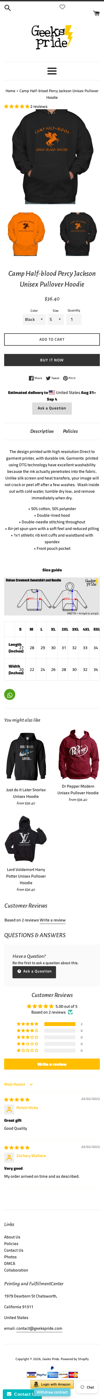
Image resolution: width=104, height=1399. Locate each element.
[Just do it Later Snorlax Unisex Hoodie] (26, 756)
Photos (10, 1257)
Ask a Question (52, 408)
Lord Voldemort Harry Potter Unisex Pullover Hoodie (26, 876)
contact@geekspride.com (39, 1328)
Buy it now (52, 360)
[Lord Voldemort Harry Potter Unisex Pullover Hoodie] (26, 839)
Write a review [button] (52, 1064)
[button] (17, 106)
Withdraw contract (52, 1392)
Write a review (53, 920)
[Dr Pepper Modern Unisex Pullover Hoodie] (78, 754)
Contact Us (13, 1250)
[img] (16, 1099)
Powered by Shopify (75, 1358)
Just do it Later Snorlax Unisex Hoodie (26, 793)
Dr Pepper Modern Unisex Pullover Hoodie (78, 789)
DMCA (9, 1263)
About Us (12, 1237)
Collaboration (16, 1270)
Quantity (74, 310)
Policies (70, 431)
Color (34, 310)
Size (56, 310)
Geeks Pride (50, 1358)
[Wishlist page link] (62, 7)
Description (42, 431)
